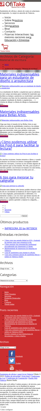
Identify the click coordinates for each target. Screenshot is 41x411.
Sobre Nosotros (14, 20)
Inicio (8, 17)
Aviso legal (26, 376)
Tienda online (9, 304)
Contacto (10, 31)
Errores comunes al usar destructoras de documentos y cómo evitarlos (19, 335)
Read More (4, 106)
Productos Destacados (12, 298)
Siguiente (8, 210)
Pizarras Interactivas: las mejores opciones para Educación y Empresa (19, 37)
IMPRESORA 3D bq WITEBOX (21, 228)
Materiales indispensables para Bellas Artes (19, 113)
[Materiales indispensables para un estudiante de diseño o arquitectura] (20, 88)
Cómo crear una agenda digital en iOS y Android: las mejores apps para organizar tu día (22, 241)
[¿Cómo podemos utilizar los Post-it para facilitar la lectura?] (20, 156)
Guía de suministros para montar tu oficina (20, 253)
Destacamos (12, 25)
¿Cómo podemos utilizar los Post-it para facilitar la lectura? (19, 145)
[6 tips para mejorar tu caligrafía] (12, 186)
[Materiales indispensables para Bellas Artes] (16, 120)
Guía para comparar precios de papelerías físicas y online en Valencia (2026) (22, 256)
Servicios (10, 23)
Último (7, 212)
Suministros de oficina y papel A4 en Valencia (16, 374)
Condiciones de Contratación (16, 378)
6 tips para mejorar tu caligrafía (16, 179)
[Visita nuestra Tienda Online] (5, 51)
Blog (7, 28)
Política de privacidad (12, 376)
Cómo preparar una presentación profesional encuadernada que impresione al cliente (20, 245)
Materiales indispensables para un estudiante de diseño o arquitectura (19, 77)
